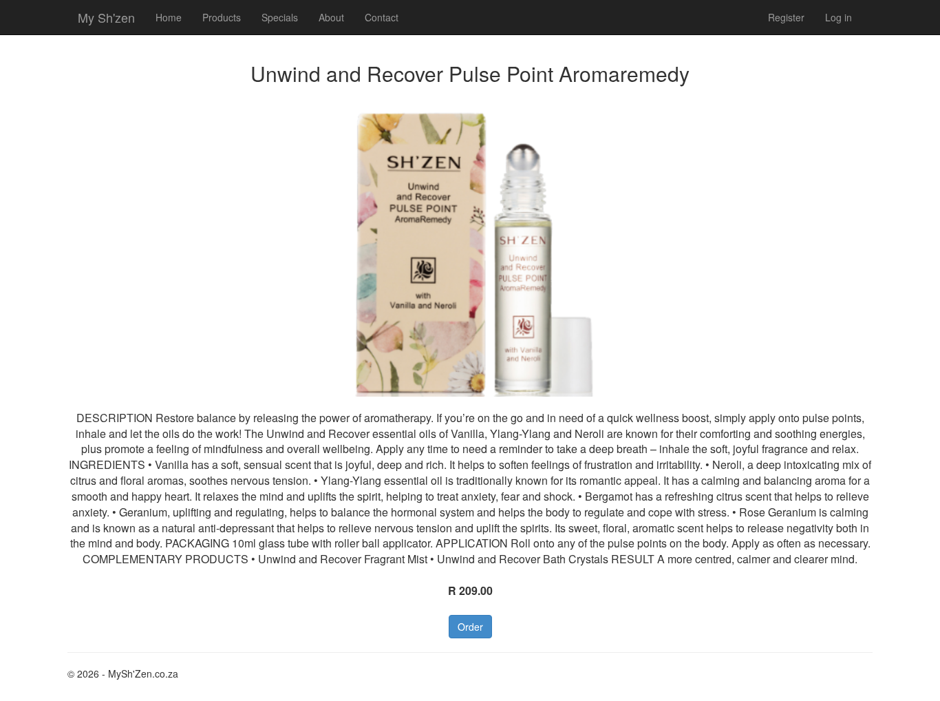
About (331, 17)
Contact (381, 17)
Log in (838, 17)
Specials (279, 17)
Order (470, 627)
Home (169, 17)
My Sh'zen (106, 17)
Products (221, 17)
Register (786, 17)
